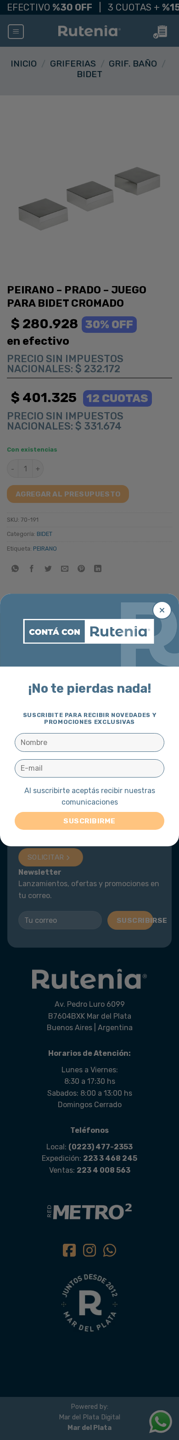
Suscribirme (89, 821)
